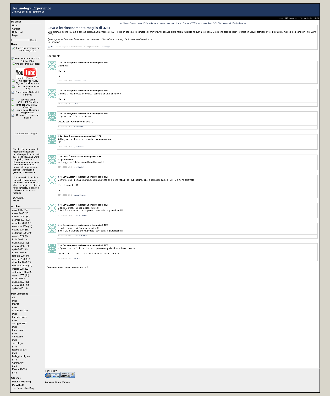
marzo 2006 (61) (20, 252)
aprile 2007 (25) (20, 210)
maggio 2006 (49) (20, 246)
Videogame (17, 336)
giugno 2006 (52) (20, 242)
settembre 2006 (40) (22, 233)
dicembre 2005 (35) (21, 262)
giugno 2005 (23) (20, 282)
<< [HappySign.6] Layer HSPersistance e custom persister (147, 23)
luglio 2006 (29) (19, 239)
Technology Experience (31, 8)
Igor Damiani (79, 147)
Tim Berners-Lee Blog (23, 388)
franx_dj (77, 258)
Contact (16, 28)
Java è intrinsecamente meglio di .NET (79, 28)
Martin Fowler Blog (21, 381)
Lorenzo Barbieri (80, 215)
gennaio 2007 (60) (21, 220)
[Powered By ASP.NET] (67, 377)
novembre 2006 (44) (22, 226)
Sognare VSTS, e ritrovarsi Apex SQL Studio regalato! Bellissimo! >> (214, 23)
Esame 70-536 (19, 349)
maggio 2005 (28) (20, 285)
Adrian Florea (79, 126)
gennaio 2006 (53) (21, 259)
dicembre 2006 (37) (21, 223)
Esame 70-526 (19, 369)
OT (13, 297)
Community (18, 362)
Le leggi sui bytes (21, 356)
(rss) (14, 300)
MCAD (15, 304)
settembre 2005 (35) (22, 272)
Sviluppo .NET (19, 323)
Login (15, 35)
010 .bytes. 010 (20, 310)
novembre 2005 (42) (22, 265)
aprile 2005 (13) (20, 288)
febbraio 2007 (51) (21, 216)
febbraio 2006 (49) (21, 255)
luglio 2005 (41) (19, 278)
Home (15, 25)
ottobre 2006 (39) (20, 229)
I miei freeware (19, 317)
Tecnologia (17, 343)
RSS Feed (17, 32)
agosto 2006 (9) (20, 236)
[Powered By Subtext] (52, 377)
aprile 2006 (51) (20, 249)
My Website (18, 385)
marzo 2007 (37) (20, 213)
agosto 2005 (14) (20, 275)
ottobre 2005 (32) (20, 269)
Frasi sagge (18, 330)
